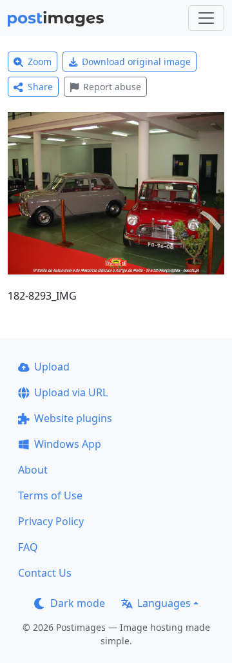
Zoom (40, 61)
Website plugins (73, 418)
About (33, 470)
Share (40, 87)
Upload (52, 367)
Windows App (67, 444)
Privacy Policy (51, 521)
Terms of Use (50, 495)
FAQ (28, 547)
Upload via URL (71, 392)
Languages (164, 603)
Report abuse (112, 87)
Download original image (136, 61)
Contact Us (45, 573)
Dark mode (77, 603)
